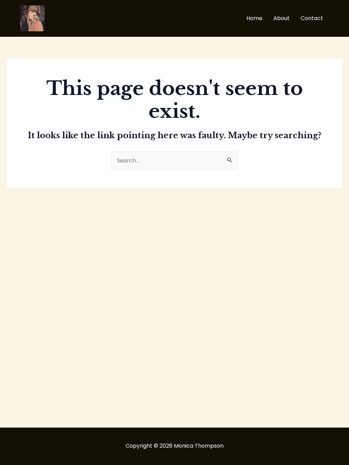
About (281, 18)
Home (254, 18)
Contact (312, 18)
